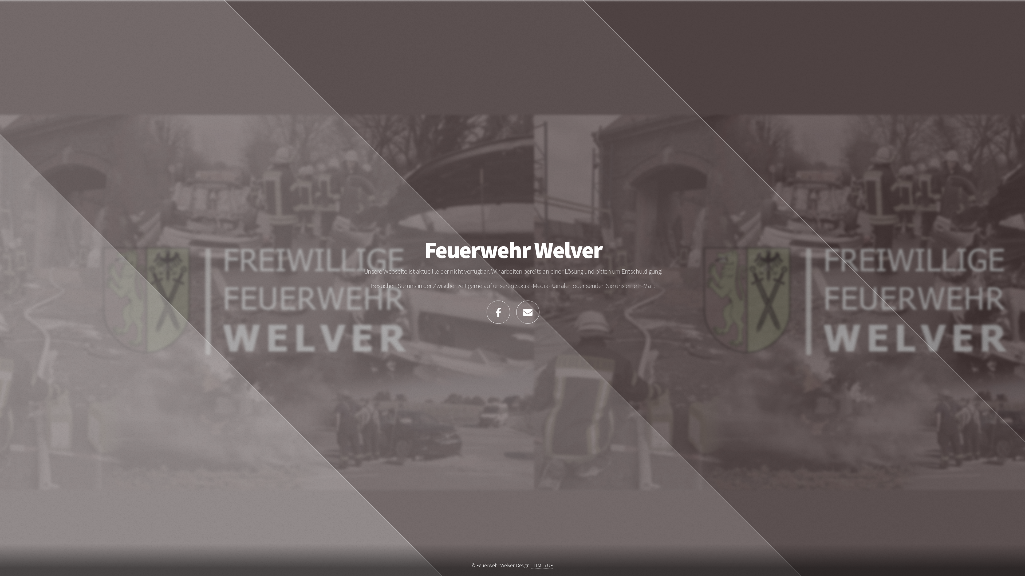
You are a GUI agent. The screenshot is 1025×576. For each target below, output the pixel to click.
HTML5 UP (542, 565)
